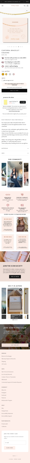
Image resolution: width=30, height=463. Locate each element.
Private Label (5, 424)
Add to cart (14, 90)
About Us (4, 390)
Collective (4, 426)
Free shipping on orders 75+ (12, 1)
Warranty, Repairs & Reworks (9, 358)
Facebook (4, 395)
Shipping (4, 361)
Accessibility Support (7, 416)
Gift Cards (4, 364)
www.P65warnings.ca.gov (14, 111)
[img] (22, 224)
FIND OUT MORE (15, 276)
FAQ (3, 408)
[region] (15, 26)
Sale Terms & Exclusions (7, 371)
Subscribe (9, 447)
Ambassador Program (7, 400)
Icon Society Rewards (7, 374)
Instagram (4, 392)
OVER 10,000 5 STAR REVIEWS (15, 214)
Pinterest (4, 397)
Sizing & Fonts (5, 411)
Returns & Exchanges (7, 356)
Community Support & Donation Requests (12, 382)
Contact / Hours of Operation (9, 377)
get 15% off (15, 345)
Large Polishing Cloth (14, 101)
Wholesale (4, 379)
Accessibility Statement (7, 413)
